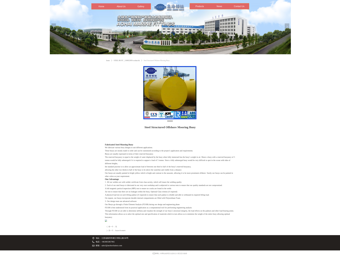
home (108, 60)
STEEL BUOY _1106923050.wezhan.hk (127, 60)
